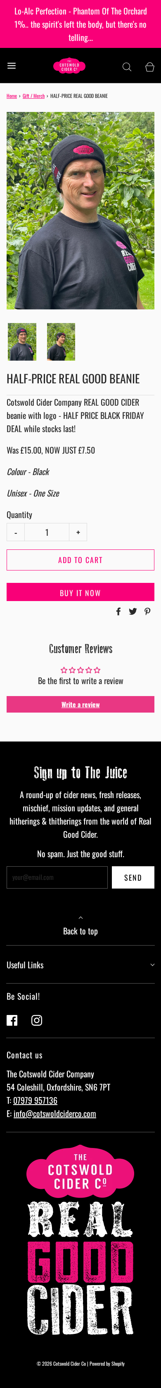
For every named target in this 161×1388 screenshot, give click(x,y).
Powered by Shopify (107, 1363)
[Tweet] (131, 611)
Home (12, 95)
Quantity (19, 514)
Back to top (80, 931)
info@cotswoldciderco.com (55, 1113)
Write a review (81, 704)
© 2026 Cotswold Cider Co (61, 1363)
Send (133, 877)
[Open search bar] (127, 65)
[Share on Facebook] (117, 611)
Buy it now (80, 592)
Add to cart (80, 559)
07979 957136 (35, 1100)
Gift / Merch (34, 95)
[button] (22, 342)
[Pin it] (146, 611)
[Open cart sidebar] (149, 65)
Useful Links (25, 964)
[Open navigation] (11, 65)
